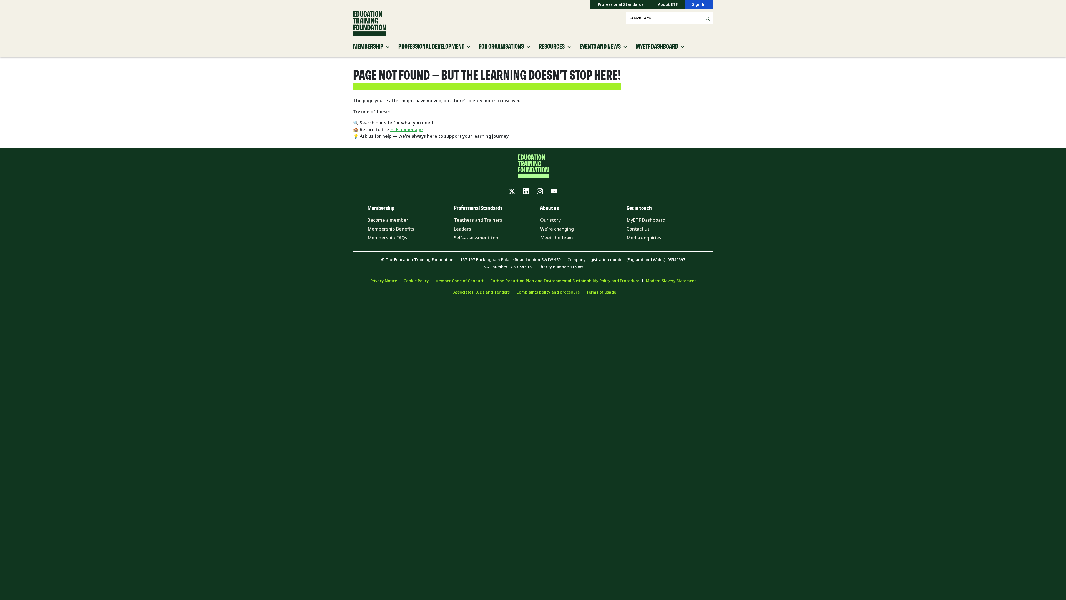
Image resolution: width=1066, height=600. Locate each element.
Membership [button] (368, 46)
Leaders (462, 229)
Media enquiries (644, 238)
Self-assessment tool (476, 238)
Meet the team (556, 238)
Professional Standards (620, 4)
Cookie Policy (416, 280)
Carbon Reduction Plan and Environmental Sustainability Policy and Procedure (564, 280)
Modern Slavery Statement (671, 280)
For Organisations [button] (501, 46)
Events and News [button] (600, 46)
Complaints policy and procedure (548, 292)
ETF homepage (406, 129)
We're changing (557, 229)
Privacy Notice (383, 280)
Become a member (388, 220)
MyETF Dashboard (646, 220)
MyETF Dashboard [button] (657, 46)
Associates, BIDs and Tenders (481, 292)
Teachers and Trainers (478, 220)
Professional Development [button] (431, 46)
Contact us (638, 229)
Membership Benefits (391, 229)
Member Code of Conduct (459, 280)
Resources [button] (552, 46)
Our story (550, 220)
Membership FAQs (387, 238)
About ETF (668, 4)
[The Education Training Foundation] (369, 23)
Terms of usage (601, 292)
